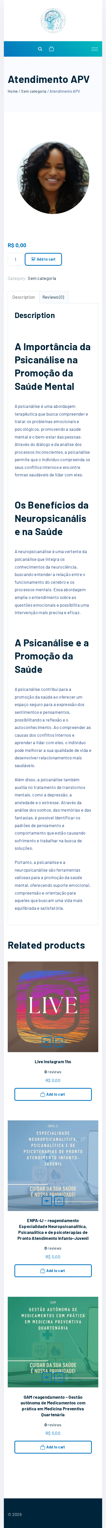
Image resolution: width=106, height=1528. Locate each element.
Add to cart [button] (59, 1042)
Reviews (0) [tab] (53, 296)
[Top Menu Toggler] (94, 49)
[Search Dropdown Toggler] (40, 49)
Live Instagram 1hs (53, 1061)
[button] (52, 49)
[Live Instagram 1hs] (47, 1042)
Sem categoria (33, 91)
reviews (53, 1072)
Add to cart (46, 259)
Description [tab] (23, 296)
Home (13, 91)
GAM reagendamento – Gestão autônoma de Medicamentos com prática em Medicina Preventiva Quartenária (53, 1405)
